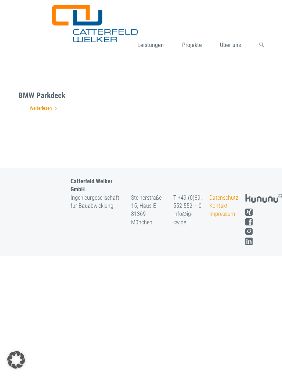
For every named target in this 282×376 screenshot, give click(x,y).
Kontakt (218, 205)
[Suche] (270, 30)
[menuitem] (159, 30)
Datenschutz (223, 197)
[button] (16, 360)
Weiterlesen (41, 108)
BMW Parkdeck (41, 95)
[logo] (103, 30)
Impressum (222, 213)
